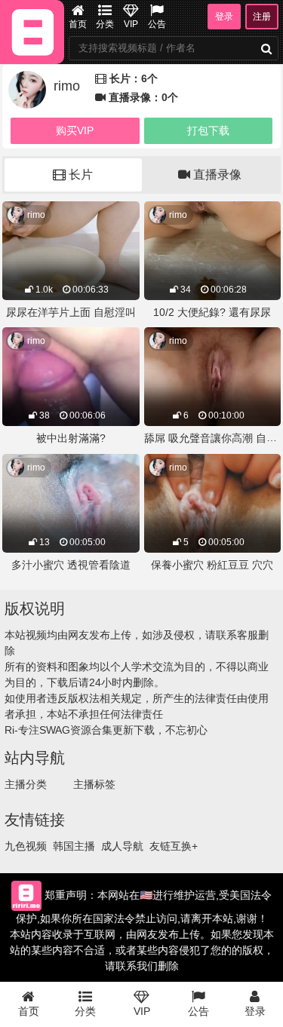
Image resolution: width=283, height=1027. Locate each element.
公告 (157, 24)
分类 (105, 24)
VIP (131, 24)
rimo (36, 215)
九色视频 (26, 846)
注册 (262, 16)
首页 (78, 24)
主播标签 (94, 784)
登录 (224, 16)
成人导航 (122, 846)
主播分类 (26, 784)
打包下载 (208, 130)
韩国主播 (74, 846)
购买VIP (75, 130)
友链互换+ (173, 846)
